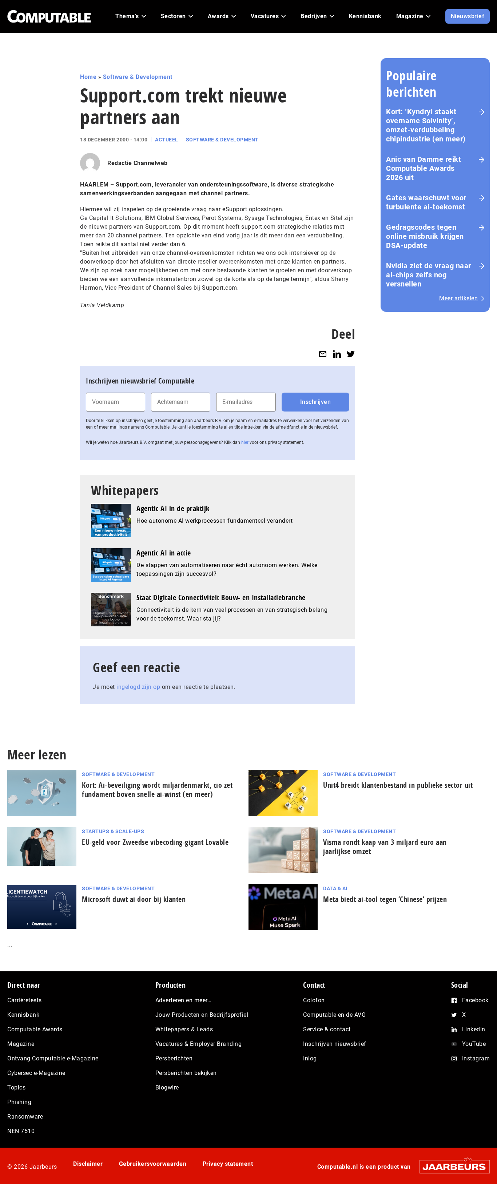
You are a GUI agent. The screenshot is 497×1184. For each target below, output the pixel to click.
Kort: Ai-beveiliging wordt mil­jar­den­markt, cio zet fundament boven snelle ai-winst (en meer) (157, 789)
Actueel (166, 140)
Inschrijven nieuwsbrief (334, 1043)
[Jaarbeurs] (451, 1166)
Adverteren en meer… (183, 1000)
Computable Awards (35, 1029)
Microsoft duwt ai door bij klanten (134, 899)
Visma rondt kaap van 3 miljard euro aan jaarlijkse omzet (385, 846)
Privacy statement (228, 1163)
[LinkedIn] (337, 353)
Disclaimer (88, 1163)
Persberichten (174, 1058)
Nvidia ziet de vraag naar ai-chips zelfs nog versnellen (428, 274)
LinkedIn (473, 1029)
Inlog (310, 1058)
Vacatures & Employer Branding (198, 1043)
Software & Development (137, 76)
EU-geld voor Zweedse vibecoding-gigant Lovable (155, 842)
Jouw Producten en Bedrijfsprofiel (202, 1014)
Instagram (476, 1058)
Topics (16, 1087)
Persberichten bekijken (186, 1072)
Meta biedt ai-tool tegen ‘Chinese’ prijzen (385, 899)
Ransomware (25, 1116)
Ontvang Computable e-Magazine (53, 1058)
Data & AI (335, 888)
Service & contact (327, 1029)
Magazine (20, 1043)
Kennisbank (23, 1014)
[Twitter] (350, 353)
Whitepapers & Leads (184, 1029)
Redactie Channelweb (137, 163)
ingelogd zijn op (138, 686)
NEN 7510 (21, 1131)
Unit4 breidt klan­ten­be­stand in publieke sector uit (398, 785)
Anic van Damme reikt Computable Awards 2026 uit (423, 168)
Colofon (314, 1000)
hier (245, 442)
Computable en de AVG (334, 1014)
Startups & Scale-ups (113, 831)
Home (88, 76)
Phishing (19, 1102)
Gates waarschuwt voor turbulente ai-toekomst (426, 202)
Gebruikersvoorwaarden (153, 1163)
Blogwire (167, 1087)
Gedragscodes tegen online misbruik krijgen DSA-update (425, 236)
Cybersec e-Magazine (36, 1072)
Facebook (475, 1000)
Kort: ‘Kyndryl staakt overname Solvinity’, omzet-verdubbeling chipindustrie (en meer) (426, 125)
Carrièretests (24, 1000)
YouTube (474, 1043)
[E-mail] (322, 353)
